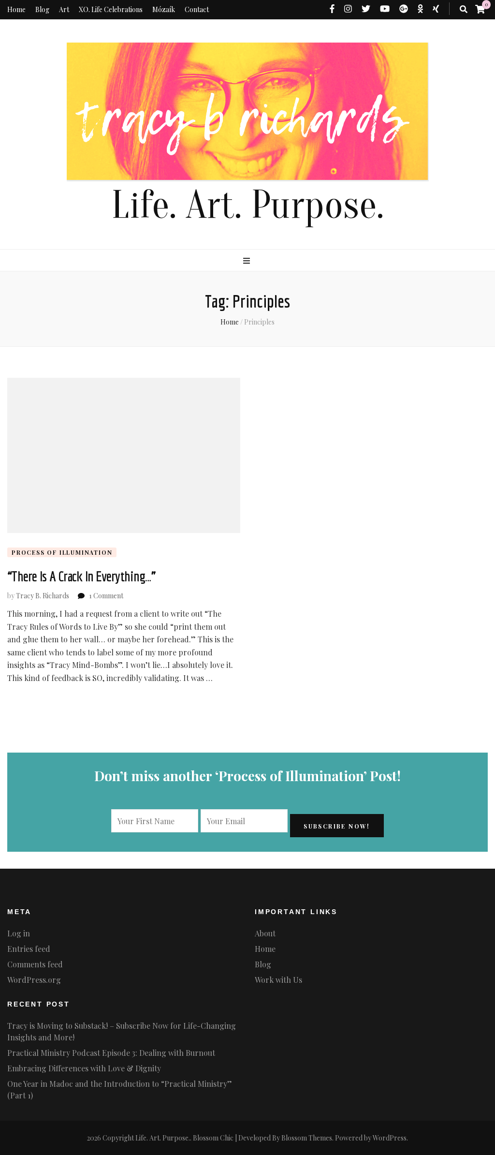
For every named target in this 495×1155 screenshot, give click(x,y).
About (265, 933)
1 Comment (106, 595)
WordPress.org (34, 980)
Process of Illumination (62, 552)
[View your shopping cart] (480, 9)
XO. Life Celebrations (111, 9)
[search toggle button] (463, 9)
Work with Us (278, 980)
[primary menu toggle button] (247, 261)
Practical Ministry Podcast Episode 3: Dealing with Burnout (111, 1053)
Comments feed (35, 964)
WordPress (390, 1137)
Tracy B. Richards (42, 595)
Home (16, 9)
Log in (18, 933)
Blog (42, 9)
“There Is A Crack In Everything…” (81, 576)
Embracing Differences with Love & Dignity (84, 1068)
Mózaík (163, 9)
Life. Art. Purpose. (247, 205)
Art (64, 9)
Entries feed (28, 949)
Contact (197, 9)
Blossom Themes (306, 1137)
